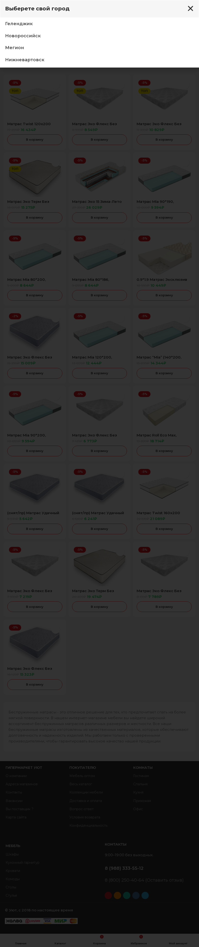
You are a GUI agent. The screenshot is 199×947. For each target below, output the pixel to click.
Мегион (14, 47)
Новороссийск (23, 35)
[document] (99, 473)
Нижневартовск (24, 59)
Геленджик (19, 23)
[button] (190, 8)
